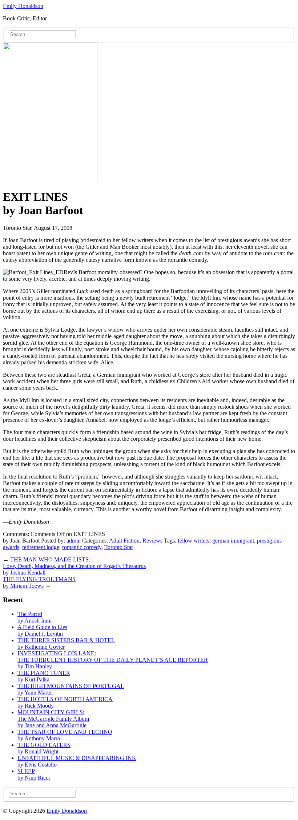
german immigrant (233, 540)
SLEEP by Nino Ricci (33, 774)
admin (74, 540)
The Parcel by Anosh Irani (34, 617)
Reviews (152, 540)
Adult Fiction (124, 540)
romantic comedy (81, 547)
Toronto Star (118, 547)
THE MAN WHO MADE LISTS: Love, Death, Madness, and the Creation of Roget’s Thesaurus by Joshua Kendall (74, 566)
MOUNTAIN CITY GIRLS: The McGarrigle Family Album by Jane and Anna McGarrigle (53, 718)
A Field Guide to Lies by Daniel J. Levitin (42, 630)
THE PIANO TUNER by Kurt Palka (43, 676)
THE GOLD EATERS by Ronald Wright (44, 748)
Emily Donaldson (23, 6)
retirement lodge (40, 547)
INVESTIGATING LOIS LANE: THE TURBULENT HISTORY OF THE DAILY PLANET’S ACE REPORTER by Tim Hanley (112, 659)
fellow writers (193, 540)
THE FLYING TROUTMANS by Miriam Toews (39, 582)
